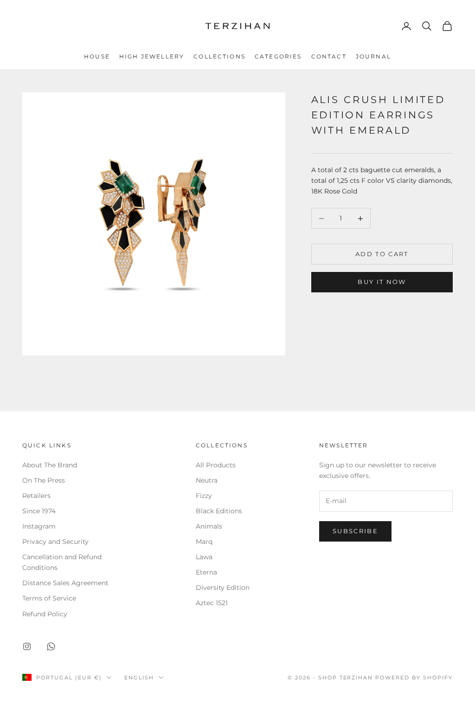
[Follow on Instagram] (27, 646)
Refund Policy (44, 614)
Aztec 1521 (212, 603)
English (139, 677)
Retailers (36, 495)
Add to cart (382, 254)
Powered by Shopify (414, 677)
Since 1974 (39, 511)
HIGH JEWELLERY (151, 56)
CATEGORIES (278, 56)
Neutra (207, 480)
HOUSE (97, 56)
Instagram (39, 526)
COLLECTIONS (219, 56)
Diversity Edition (223, 587)
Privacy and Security (55, 541)
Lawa (204, 557)
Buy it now (382, 281)
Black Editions (219, 511)
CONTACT (329, 56)
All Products (216, 465)
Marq (204, 541)
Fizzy (204, 495)
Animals (209, 526)
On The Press (43, 480)
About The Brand (49, 465)
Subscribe (355, 531)
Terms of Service (49, 598)
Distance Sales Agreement (65, 583)
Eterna (206, 572)
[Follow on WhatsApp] (51, 646)
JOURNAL (373, 56)
